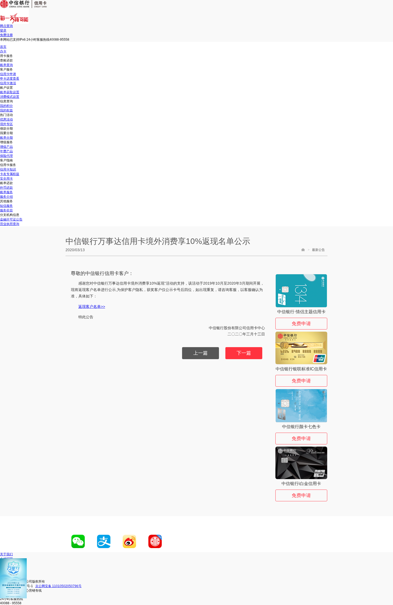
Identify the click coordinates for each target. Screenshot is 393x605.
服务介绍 (6, 197)
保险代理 (6, 156)
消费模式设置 (9, 97)
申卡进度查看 (9, 78)
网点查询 (6, 26)
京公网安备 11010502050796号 (58, 586)
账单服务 (6, 192)
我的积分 (6, 106)
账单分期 (6, 137)
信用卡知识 (8, 169)
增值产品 (6, 147)
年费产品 (6, 151)
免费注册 (6, 35)
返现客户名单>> (91, 306)
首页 (3, 47)
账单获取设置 (9, 92)
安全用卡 (6, 178)
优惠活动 (6, 119)
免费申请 (301, 323)
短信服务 (6, 206)
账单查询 (6, 65)
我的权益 (6, 110)
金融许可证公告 (11, 219)
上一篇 (200, 353)
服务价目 (6, 210)
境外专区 (6, 124)
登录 (3, 30)
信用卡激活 (8, 83)
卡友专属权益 (9, 174)
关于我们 (6, 554)
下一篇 (244, 353)
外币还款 (6, 187)
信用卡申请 (8, 74)
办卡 (3, 51)
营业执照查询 (9, 224)
